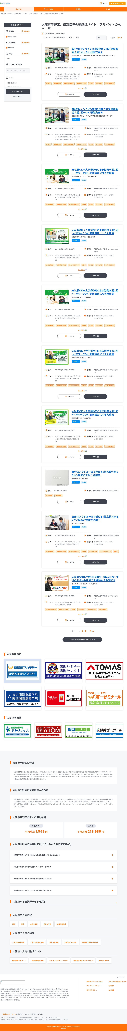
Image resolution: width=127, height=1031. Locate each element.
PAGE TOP (122, 977)
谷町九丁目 (47, 924)
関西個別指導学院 (38, 960)
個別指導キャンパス (19, 960)
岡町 (13, 924)
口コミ (108, 9)
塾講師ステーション (9, 1014)
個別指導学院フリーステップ (83, 960)
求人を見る (95, 94)
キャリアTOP (48, 9)
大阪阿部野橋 (61, 924)
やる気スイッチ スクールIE (59, 960)
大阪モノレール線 (70, 942)
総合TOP (19, 9)
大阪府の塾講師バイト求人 (20, 14)
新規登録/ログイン (119, 3)
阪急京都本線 (54, 942)
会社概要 (111, 990)
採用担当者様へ (92, 990)
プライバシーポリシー (94, 986)
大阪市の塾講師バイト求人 (36, 14)
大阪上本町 (34, 924)
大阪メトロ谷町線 (18, 942)
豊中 (22, 924)
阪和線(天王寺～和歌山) (90, 942)
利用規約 (111, 986)
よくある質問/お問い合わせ (117, 982)
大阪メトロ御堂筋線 (37, 942)
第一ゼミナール (104, 960)
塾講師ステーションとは (95, 982)
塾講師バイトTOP (6, 14)
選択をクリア (17, 96)
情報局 (78, 9)
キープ (105, 3)
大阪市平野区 (12, 37)
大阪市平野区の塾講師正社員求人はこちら (82, 639)
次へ (119, 38)
